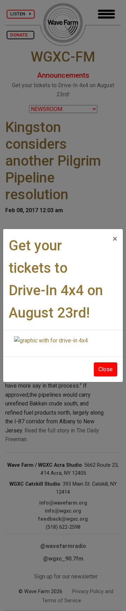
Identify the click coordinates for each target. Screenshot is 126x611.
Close (105, 369)
